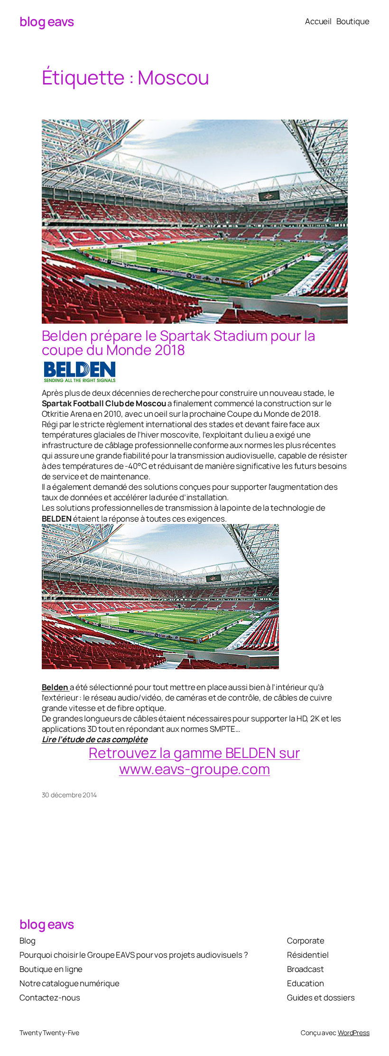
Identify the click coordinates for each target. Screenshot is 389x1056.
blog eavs (46, 21)
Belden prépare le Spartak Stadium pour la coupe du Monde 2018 (178, 342)
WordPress (354, 1032)
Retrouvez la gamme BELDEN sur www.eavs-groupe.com (194, 760)
